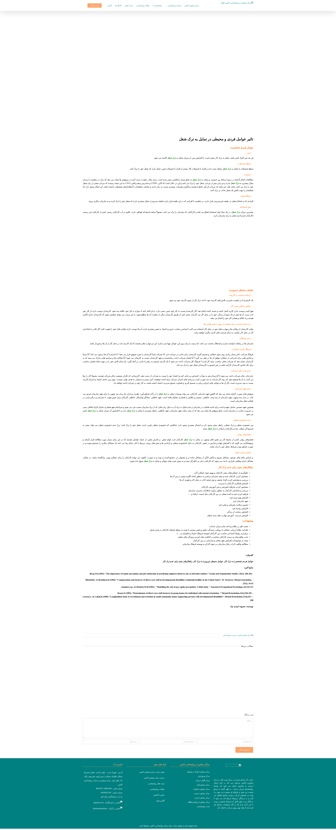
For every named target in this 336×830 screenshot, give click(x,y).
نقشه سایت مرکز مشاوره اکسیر (151, 772)
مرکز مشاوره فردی (202, 798)
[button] (83, 5)
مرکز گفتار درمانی (202, 780)
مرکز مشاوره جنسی (202, 793)
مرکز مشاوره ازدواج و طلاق (199, 802)
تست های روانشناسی (156, 784)
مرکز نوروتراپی (204, 776)
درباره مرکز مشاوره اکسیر (154, 778)
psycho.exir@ (99, 803)
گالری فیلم (160, 801)
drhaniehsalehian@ (100, 809)
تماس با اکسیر (158, 795)
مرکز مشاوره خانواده (201, 789)
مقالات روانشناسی (157, 789)
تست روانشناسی (203, 806)
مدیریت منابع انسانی (229, 635)
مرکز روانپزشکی (203, 785)
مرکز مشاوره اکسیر (244, 635)
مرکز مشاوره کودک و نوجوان (198, 772)
